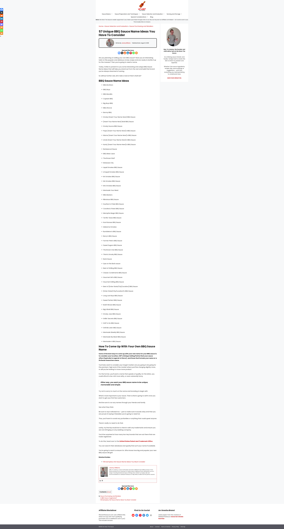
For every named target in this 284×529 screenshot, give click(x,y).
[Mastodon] (1, 24)
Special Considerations (138, 17)
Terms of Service (165, 526)
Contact (157, 526)
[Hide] (0, 36)
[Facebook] (119, 53)
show (109, 492)
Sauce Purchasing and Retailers (141, 26)
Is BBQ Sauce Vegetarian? (108, 498)
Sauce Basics (106, 14)
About (151, 526)
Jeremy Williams (126, 43)
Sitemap (183, 526)
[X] (122, 53)
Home (101, 26)
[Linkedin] (127, 53)
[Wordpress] (102, 481)
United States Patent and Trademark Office (136, 441)
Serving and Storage (173, 14)
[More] (136, 53)
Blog (151, 17)
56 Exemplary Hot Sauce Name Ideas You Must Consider (124, 462)
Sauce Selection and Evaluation (152, 14)
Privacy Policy (175, 526)
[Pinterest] (130, 53)
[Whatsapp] (133, 53)
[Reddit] (125, 53)
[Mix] (1, 27)
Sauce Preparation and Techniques (126, 14)
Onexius (165, 510)
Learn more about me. (174, 78)
